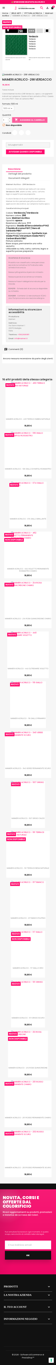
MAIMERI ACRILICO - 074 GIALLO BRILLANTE (28, 519)
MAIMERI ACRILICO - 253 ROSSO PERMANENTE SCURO (28, 1167)
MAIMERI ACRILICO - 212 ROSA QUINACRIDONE (28, 1068)
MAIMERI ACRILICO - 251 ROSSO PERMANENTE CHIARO (28, 1117)
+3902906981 (23, 334)
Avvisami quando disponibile (25, 151)
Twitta (21, 132)
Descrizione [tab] (14, 169)
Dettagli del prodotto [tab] (20, 173)
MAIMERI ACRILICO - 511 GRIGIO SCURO (28, 1018)
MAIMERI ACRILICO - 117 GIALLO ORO (28, 968)
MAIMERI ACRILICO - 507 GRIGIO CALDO (28, 818)
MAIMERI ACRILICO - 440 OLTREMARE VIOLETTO (28, 668)
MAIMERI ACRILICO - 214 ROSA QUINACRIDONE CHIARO (28, 618)
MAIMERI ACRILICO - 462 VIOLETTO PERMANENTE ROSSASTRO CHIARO (28, 570)
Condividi (14, 132)
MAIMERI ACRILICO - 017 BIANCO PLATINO (28, 918)
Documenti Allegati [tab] (18, 178)
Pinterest (28, 132)
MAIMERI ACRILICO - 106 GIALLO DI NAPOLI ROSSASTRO (28, 469)
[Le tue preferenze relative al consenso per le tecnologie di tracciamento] (51, 1360)
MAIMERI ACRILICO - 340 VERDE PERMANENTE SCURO (28, 768)
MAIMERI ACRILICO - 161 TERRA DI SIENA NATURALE (28, 868)
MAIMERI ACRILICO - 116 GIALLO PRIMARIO (28, 718)
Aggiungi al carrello (30, 119)
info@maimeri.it (21, 338)
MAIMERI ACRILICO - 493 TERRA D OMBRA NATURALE (28, 419)
